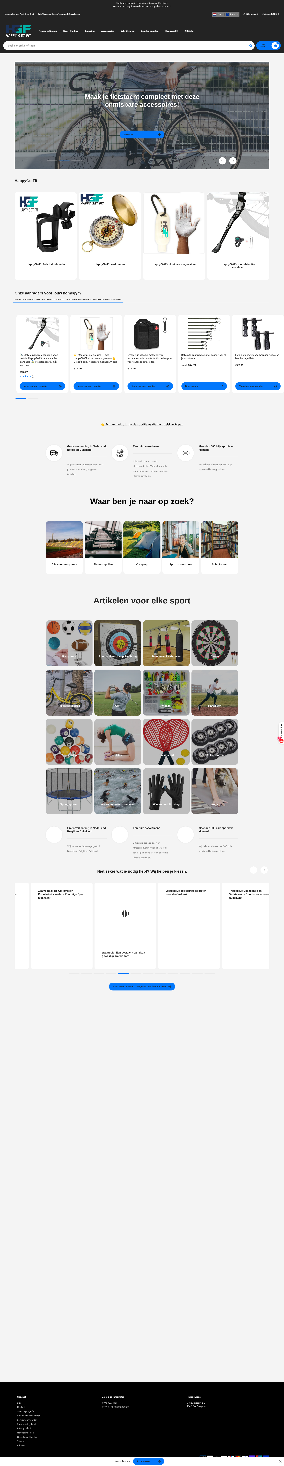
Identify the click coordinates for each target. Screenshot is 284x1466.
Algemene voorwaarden (28, 1415)
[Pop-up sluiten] (280, 1461)
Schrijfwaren (219, 564)
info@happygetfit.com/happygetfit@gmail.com (59, 14)
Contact (20, 1407)
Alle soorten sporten (64, 564)
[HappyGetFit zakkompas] (110, 236)
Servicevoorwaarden (27, 1419)
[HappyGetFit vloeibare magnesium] (174, 236)
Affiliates (21, 1445)
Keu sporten (69, 755)
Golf (117, 705)
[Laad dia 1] (52, 161)
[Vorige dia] (222, 160)
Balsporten (69, 656)
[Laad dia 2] (64, 161)
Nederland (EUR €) (270, 14)
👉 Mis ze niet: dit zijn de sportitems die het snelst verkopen (142, 424)
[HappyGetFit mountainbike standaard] (238, 236)
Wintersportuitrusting (166, 804)
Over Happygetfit (25, 1411)
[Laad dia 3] (76, 161)
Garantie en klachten (27, 1437)
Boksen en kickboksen (166, 656)
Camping (142, 564)
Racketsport (166, 755)
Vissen (166, 705)
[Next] (264, 870)
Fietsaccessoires (69, 705)
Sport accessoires (180, 564)
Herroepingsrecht (25, 1432)
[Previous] (253, 870)
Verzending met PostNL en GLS (19, 14)
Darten (215, 656)
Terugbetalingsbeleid (27, 1424)
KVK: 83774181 (109, 1402)
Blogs (20, 1402)
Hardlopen (214, 705)
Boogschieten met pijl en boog (118, 656)
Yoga (215, 804)
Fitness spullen (103, 564)
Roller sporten (215, 755)
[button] (225, 14)
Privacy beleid (24, 1428)
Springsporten (69, 804)
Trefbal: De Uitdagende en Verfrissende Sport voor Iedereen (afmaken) (180, 894)
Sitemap (21, 1441)
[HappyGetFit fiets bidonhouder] (46, 236)
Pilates (118, 755)
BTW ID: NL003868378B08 (115, 1407)
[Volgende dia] (233, 160)
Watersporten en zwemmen (118, 804)
